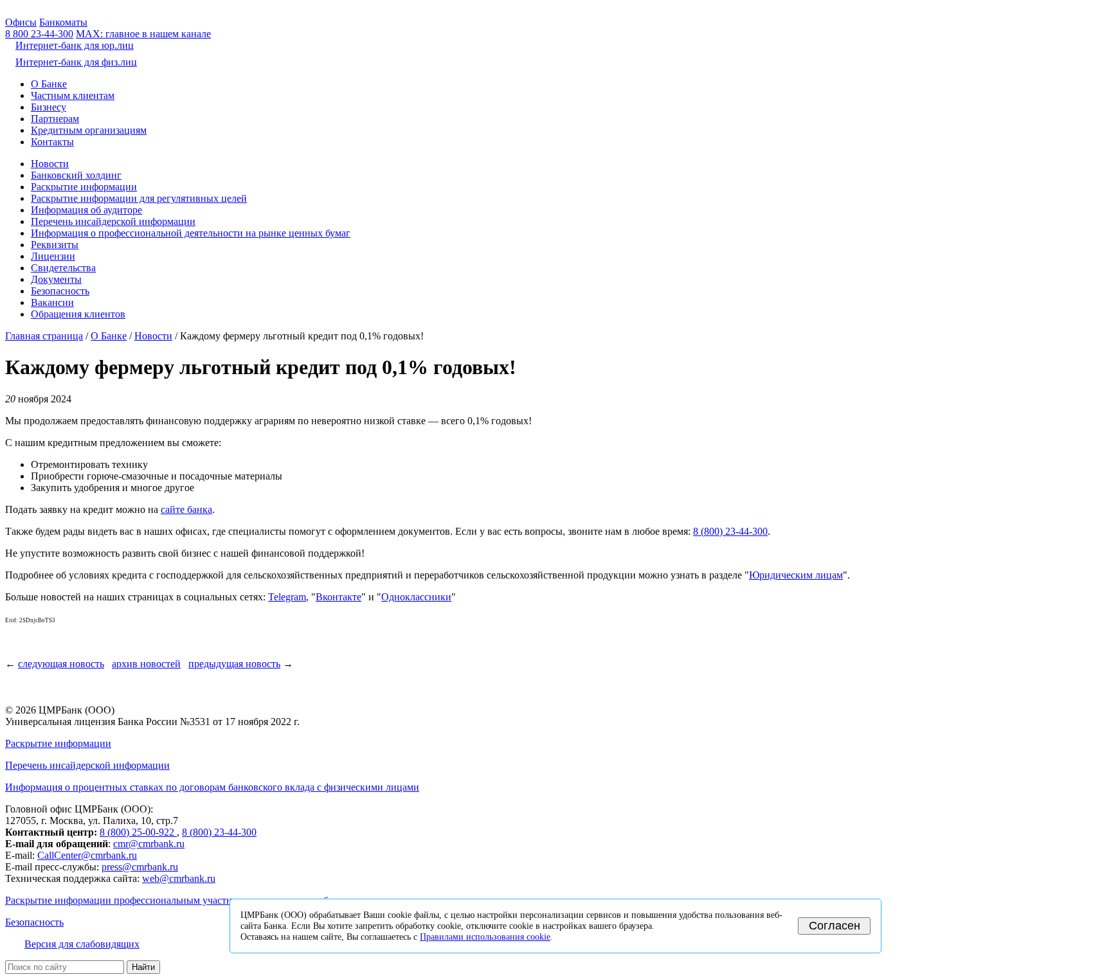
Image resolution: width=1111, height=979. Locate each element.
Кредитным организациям (89, 130)
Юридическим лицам (796, 575)
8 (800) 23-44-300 (730, 531)
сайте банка (186, 509)
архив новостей (146, 663)
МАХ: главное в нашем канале (143, 33)
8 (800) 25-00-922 (138, 832)
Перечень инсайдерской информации (113, 221)
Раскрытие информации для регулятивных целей (139, 198)
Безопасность (60, 290)
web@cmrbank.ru (178, 878)
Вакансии (52, 302)
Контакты (52, 141)
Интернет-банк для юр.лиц (74, 45)
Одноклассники (416, 596)
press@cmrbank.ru (140, 866)
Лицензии (53, 256)
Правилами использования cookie (485, 936)
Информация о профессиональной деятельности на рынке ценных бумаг (190, 233)
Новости (50, 163)
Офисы (21, 22)
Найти (143, 967)
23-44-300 (39, 33)
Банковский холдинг (76, 175)
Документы (56, 279)
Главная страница (44, 335)
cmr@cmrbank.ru (149, 843)
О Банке (49, 83)
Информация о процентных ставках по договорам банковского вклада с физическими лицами (212, 787)
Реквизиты (54, 244)
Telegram (287, 596)
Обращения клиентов (78, 314)
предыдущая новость (234, 663)
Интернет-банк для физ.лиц (76, 62)
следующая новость (61, 663)
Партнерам (55, 118)
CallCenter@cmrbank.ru (87, 855)
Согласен (834, 925)
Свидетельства (63, 267)
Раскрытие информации (84, 186)
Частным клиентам (72, 95)
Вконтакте (338, 596)
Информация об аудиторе (86, 209)
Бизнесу (48, 107)
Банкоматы (63, 22)
